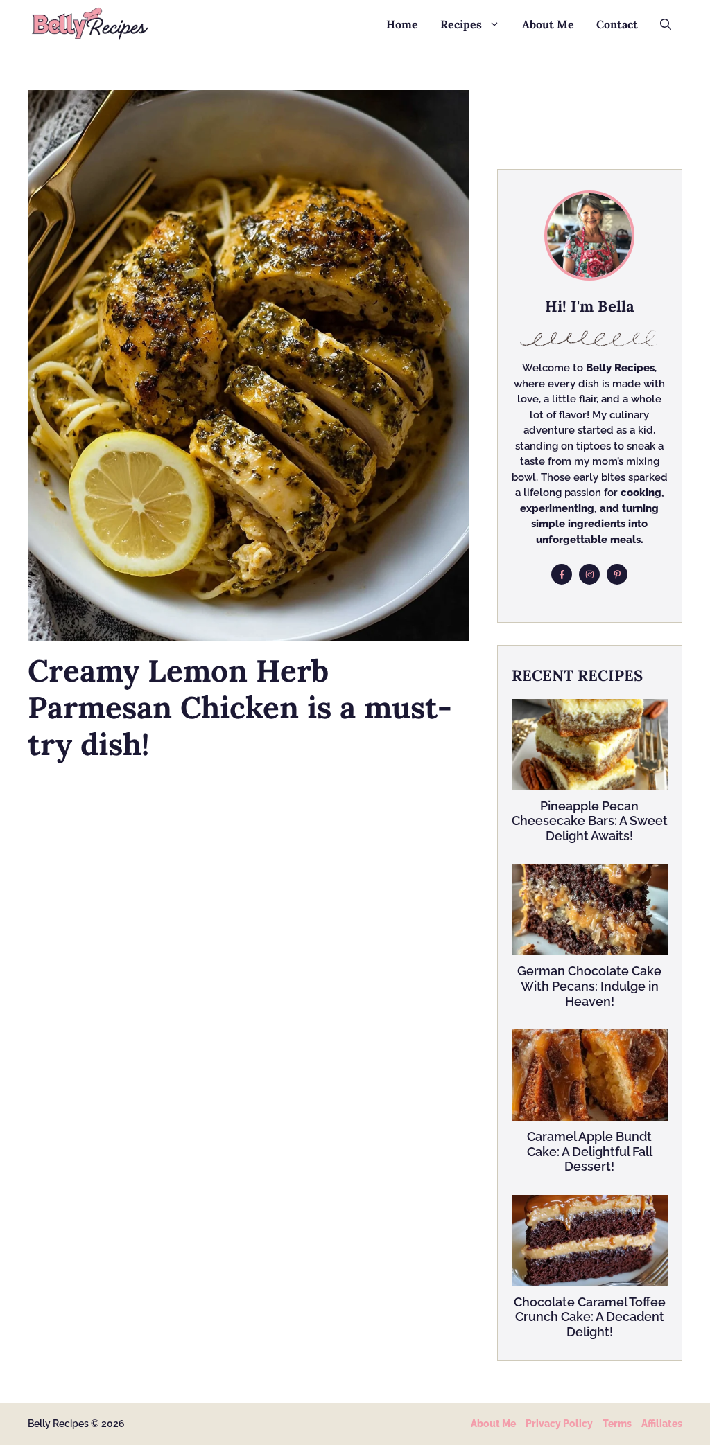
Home (402, 24)
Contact (617, 24)
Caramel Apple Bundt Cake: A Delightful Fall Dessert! (589, 1151)
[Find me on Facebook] (561, 574)
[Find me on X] (617, 574)
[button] (665, 24)
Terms (617, 1423)
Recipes (461, 24)
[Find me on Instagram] (589, 574)
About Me (548, 24)
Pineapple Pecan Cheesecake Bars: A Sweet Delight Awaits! (590, 821)
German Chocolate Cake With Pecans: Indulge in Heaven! (589, 986)
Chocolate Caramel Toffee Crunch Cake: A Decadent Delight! (590, 1317)
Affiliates (661, 1423)
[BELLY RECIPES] (90, 24)
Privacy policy (559, 1423)
